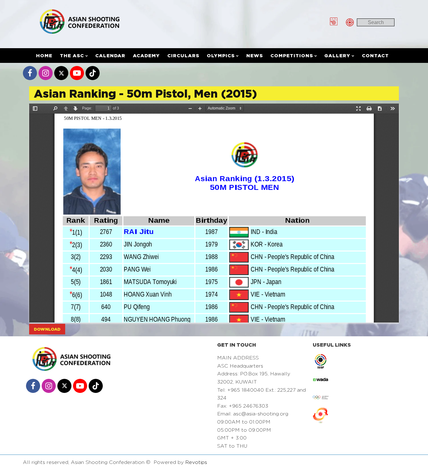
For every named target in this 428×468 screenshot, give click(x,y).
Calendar (110, 55)
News (254, 55)
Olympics (221, 55)
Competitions (291, 55)
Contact (375, 55)
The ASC (72, 55)
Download (47, 329)
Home (44, 55)
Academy (146, 55)
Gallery (337, 55)
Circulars (183, 55)
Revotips (196, 462)
